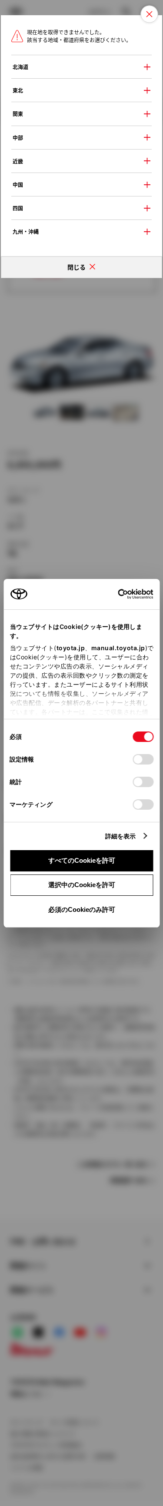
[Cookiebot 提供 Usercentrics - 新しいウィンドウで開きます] (115, 594)
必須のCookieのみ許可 (81, 909)
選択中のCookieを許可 (81, 884)
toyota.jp (70, 648)
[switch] (143, 759)
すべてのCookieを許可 (81, 860)
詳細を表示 (120, 836)
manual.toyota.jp (118, 648)
